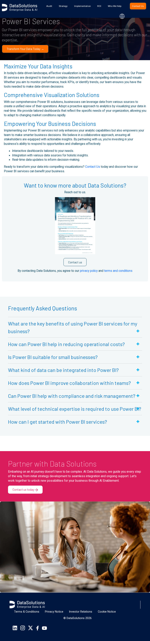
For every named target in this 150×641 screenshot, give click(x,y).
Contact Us (138, 6)
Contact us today (23, 489)
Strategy (63, 6)
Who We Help (114, 6)
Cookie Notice (107, 611)
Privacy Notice (54, 611)
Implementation (82, 6)
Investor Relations (80, 611)
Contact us (75, 262)
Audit (49, 6)
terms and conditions (118, 271)
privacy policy (89, 271)
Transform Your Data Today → (25, 49)
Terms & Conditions (26, 611)
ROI (99, 6)
